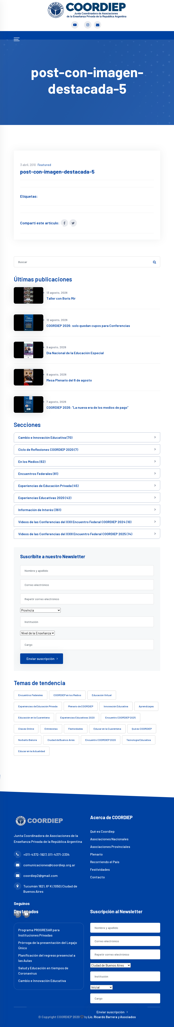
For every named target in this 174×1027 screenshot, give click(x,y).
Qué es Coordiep (102, 831)
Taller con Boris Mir (61, 298)
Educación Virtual (102, 695)
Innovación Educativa (116, 706)
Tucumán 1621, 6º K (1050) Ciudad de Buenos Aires (50, 888)
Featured (44, 165)
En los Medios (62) (31, 461)
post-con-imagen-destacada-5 (57, 172)
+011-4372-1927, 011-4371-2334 (46, 854)
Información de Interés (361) (39, 510)
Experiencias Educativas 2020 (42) (44, 498)
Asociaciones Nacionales (109, 839)
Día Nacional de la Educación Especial (75, 353)
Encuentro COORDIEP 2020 (100, 739)
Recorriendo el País (104, 862)
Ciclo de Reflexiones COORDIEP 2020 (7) (48, 449)
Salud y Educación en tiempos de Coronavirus (43, 970)
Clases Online (26, 728)
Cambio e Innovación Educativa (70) (45, 437)
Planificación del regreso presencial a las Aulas (46, 958)
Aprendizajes (146, 706)
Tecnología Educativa (138, 739)
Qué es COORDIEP (142, 728)
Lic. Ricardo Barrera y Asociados (112, 1017)
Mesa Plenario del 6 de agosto (69, 380)
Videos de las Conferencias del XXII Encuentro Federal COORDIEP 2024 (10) (74, 522)
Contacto (97, 877)
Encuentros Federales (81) (38, 474)
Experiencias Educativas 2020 (77, 717)
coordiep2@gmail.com (40, 875)
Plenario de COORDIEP (80, 706)
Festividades (75, 728)
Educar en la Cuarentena (107, 728)
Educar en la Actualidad (31, 751)
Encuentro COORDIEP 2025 (120, 717)
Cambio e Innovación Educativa (42, 981)
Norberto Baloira (27, 739)
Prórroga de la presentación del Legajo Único (47, 945)
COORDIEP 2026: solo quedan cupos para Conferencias (88, 326)
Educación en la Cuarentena (34, 717)
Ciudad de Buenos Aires (61, 739)
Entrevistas (51, 728)
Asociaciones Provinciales (110, 847)
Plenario (96, 854)
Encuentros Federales (30, 695)
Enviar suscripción (41, 659)
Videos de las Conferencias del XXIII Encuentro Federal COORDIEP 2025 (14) (75, 534)
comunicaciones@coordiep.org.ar (49, 865)
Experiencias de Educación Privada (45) (48, 486)
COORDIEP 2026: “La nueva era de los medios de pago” (87, 407)
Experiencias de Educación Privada (38, 706)
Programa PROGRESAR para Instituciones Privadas (39, 932)
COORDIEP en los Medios (67, 695)
